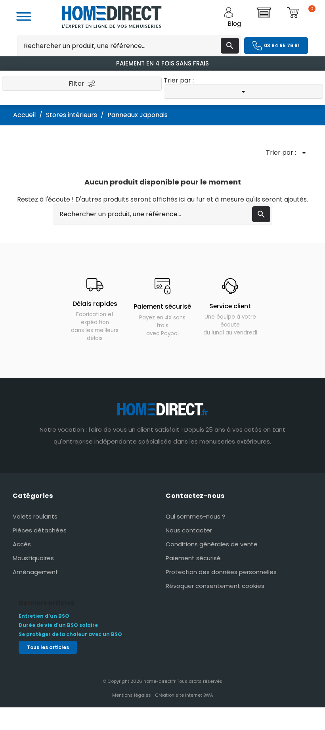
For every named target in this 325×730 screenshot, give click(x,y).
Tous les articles (48, 647)
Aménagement (35, 572)
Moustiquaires (33, 558)
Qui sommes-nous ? (195, 516)
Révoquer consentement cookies (215, 586)
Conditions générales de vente (212, 544)
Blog (234, 23)
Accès (22, 544)
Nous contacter (189, 530)
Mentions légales (131, 695)
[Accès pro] (270, 12)
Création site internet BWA (184, 695)
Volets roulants (35, 516)
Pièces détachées (40, 530)
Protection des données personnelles (221, 572)
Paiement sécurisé (193, 558)
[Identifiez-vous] (239, 12)
